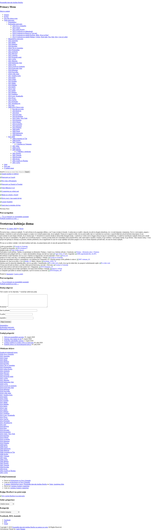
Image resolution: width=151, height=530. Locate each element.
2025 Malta (12, 42)
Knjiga (6, 16)
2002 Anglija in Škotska (20, 161)
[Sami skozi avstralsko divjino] (10, 205)
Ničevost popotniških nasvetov (14, 337)
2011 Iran (11, 105)
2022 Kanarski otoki (14, 57)
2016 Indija (12, 77)
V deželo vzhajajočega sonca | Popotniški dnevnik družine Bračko (25, 484)
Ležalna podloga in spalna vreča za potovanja (19, 342)
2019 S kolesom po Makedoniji (22, 31)
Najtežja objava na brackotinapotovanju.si (17, 344)
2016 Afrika (12, 79)
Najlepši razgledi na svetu (9, 218)
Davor (21, 228)
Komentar (4, 307)
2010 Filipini (16, 122)
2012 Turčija (12, 100)
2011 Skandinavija (14, 103)
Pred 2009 (11, 137)
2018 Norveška (13, 72)
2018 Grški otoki (13, 74)
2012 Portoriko (13, 102)
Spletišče (3, 318)
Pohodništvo (12, 22)
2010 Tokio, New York (19, 118)
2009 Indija (16, 129)
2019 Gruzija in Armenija (16, 66)
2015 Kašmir (12, 81)
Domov (6, 15)
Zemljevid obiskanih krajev (9, 352)
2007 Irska (15, 146)
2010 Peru (15, 113)
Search (2, 172)
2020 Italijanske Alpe (15, 63)
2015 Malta (12, 83)
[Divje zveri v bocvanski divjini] (11, 198)
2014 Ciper (12, 89)
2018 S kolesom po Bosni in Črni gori (24, 33)
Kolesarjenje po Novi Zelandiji (21, 480)
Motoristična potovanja (15, 39)
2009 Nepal (16, 131)
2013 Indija (12, 90)
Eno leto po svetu (18, 109)
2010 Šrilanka (16, 127)
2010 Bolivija (16, 111)
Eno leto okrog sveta (10, 18)
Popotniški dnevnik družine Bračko (11, 2)
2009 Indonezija (17, 133)
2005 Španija (16, 153)
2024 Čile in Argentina (15, 48)
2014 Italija (12, 87)
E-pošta (2, 314)
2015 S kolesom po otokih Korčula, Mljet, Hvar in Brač (30, 35)
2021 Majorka (12, 61)
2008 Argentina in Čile (19, 138)
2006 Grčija (16, 148)
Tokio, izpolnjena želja (56, 484)
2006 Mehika (16, 150)
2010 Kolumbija (17, 116)
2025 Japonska (13, 40)
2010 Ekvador (17, 114)
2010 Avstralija (17, 124)
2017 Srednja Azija (14, 76)
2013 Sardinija (13, 94)
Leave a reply (18, 274)
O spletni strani (9, 168)
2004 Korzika (16, 157)
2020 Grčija (12, 65)
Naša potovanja (9, 20)
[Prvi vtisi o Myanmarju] (8, 181)
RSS (5, 522)
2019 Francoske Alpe (15, 68)
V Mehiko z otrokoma (23, 151)
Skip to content (5, 11)
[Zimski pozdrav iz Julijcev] (9, 174)
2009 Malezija (17, 135)
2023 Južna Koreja (18, 29)
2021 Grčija (12, 59)
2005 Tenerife (16, 155)
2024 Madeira (12, 44)
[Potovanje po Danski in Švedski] (11, 184)
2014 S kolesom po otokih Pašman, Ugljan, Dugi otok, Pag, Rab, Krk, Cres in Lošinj (40, 37)
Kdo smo (7, 166)
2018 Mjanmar (13, 70)
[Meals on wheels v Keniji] (9, 195)
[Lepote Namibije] (6, 202)
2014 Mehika (12, 85)
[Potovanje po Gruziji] (7, 177)
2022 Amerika (12, 55)
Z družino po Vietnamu (24, 144)
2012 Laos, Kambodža (15, 96)
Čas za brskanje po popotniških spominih (14, 217)
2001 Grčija (16, 163)
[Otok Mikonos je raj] (7, 188)
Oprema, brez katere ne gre (13, 339)
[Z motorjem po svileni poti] (9, 191)
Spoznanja (9, 274)
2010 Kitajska (16, 120)
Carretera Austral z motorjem (20, 486)
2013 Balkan (12, 92)
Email (6, 524)
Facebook (7, 520)
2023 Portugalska (14, 50)
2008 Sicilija (16, 140)
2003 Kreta (16, 159)
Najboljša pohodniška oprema (13, 341)
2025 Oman (16, 28)
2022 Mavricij (12, 53)
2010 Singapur (17, 126)
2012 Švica (12, 98)
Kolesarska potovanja (15, 24)
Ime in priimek (4, 310)
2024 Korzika (12, 46)
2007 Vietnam (16, 142)
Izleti (5, 164)
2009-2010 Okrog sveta (16, 107)
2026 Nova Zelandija (19, 26)
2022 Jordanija (13, 52)
